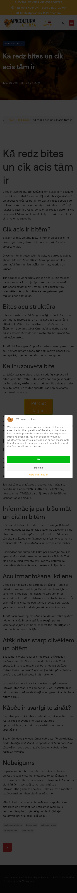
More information (38, 474)
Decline (38, 467)
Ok (38, 459)
